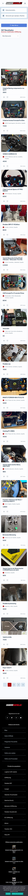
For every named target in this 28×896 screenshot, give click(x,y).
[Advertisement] (14, 52)
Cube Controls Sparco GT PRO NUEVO (14, 883)
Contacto (7, 747)
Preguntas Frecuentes (10, 741)
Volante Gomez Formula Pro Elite (14, 861)
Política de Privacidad (10, 759)
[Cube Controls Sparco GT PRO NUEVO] (14, 879)
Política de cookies (9, 753)
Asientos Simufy (9, 800)
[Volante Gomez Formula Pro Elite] (14, 858)
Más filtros (15, 25)
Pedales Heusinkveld (10, 812)
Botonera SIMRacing (10, 806)
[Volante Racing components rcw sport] (14, 847)
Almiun (6, 823)
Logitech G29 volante (10, 772)
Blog (5, 730)
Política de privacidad (17, 893)
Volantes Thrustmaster (10, 794)
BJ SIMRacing (8, 817)
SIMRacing (7, 777)
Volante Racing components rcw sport (14, 851)
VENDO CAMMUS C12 (14, 871)
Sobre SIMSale (8, 736)
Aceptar (8, 893)
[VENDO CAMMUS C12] (14, 869)
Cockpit (6, 789)
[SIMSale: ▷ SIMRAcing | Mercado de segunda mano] (14, 3)
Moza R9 (6, 834)
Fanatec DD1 (8, 829)
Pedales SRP (8, 783)
